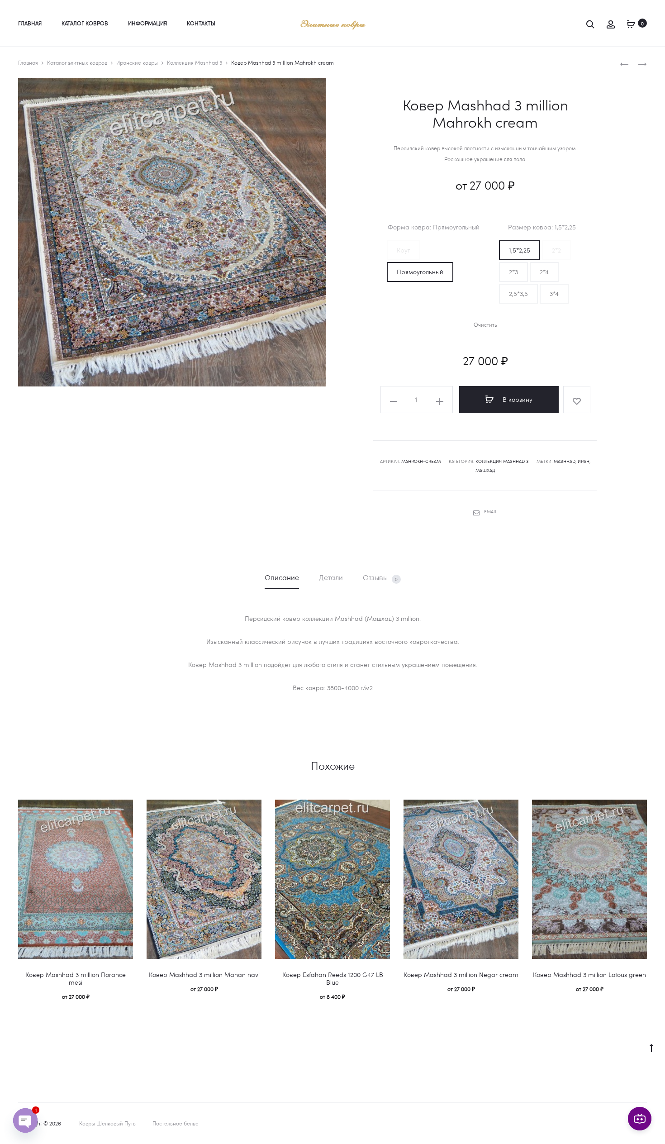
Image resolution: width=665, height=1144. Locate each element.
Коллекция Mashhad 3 (194, 62)
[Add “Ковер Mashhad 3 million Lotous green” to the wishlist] (635, 811)
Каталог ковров (85, 23)
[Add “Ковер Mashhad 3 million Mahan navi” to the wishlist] (250, 811)
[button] (403, 250)
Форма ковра (430, 227)
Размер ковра (542, 227)
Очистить (485, 324)
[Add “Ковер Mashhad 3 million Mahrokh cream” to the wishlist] (576, 399)
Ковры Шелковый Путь (107, 1123)
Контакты (201, 23)
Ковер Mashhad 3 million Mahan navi (204, 974)
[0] (631, 23)
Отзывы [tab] (380, 577)
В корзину (516, 399)
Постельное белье (175, 1123)
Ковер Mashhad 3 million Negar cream (461, 974)
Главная (30, 23)
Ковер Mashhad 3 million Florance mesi (75, 978)
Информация (147, 23)
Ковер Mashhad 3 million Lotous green (589, 974)
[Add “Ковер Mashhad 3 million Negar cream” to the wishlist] (507, 811)
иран (583, 461)
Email (490, 511)
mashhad (564, 461)
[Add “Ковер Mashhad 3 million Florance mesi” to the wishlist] (121, 811)
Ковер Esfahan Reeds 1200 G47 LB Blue (332, 978)
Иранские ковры (137, 62)
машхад (485, 470)
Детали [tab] (331, 577)
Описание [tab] (282, 577)
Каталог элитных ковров (77, 62)
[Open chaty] (25, 1120)
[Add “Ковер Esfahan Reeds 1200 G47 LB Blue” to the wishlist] (378, 811)
